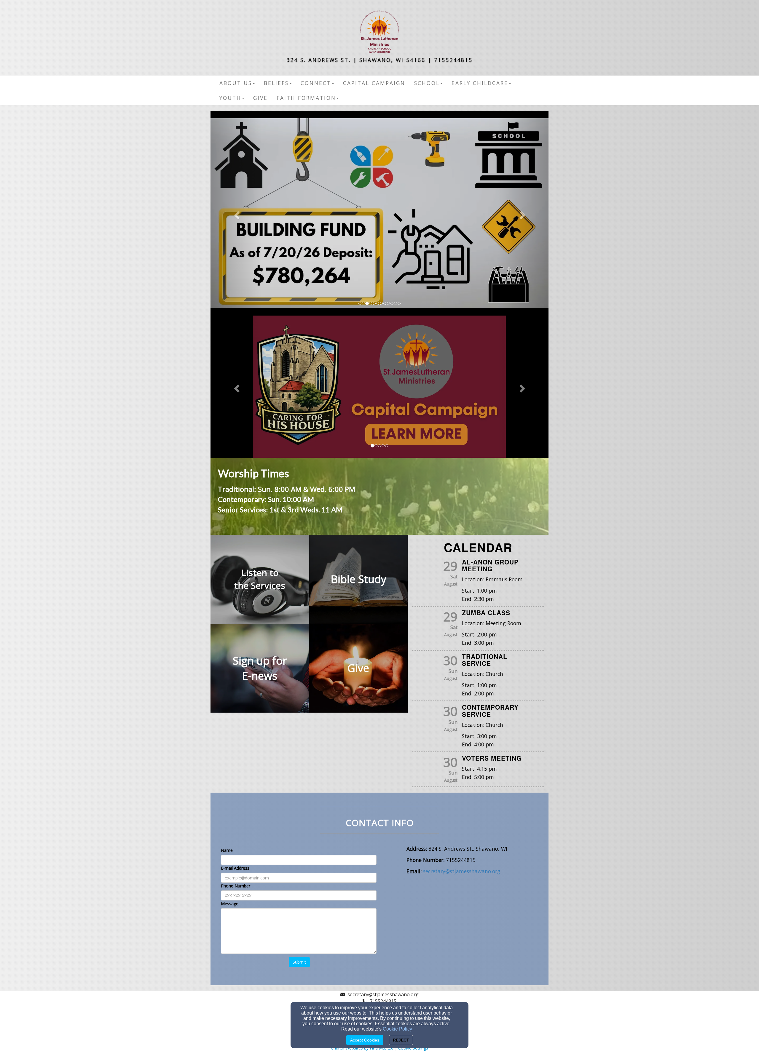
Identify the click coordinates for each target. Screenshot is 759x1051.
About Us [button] (235, 83)
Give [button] (260, 97)
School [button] (427, 83)
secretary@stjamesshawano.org (383, 994)
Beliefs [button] (276, 83)
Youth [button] (230, 97)
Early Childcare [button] (480, 83)
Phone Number (235, 886)
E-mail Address (235, 868)
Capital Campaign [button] (374, 83)
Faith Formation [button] (306, 97)
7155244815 (383, 1001)
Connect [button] (316, 83)
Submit (299, 962)
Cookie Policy (397, 1028)
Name (227, 850)
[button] (236, 213)
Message (229, 903)
